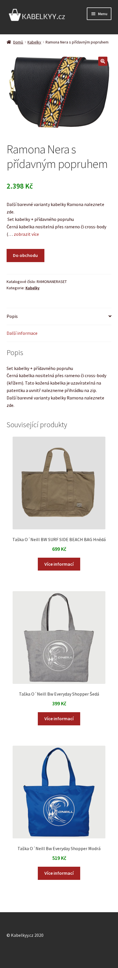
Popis (12, 316)
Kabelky (34, 42)
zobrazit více (26, 234)
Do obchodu (25, 255)
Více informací (59, 564)
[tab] (59, 316)
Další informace (22, 333)
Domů (18, 42)
